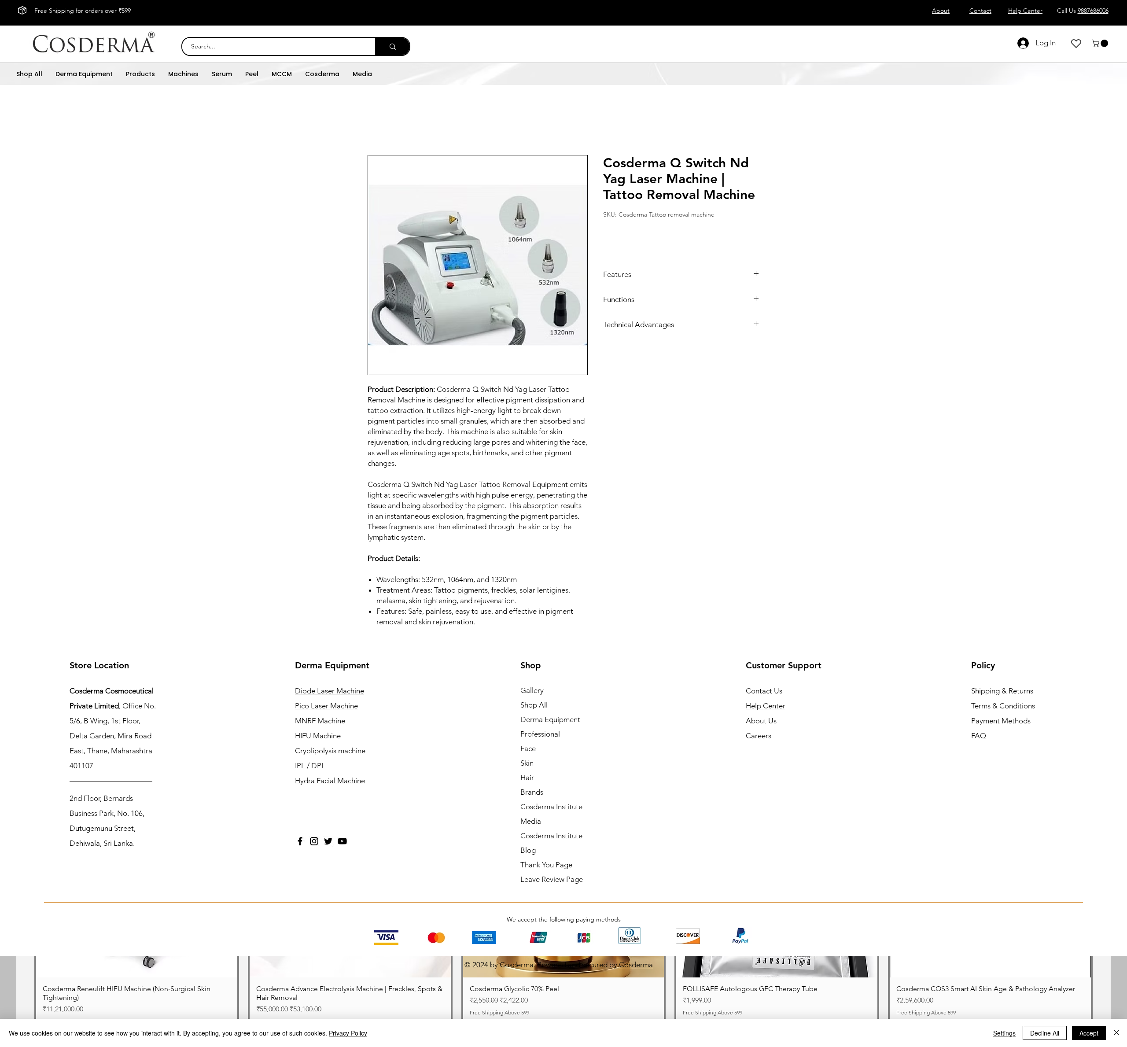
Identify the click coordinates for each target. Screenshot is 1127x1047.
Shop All (534, 704)
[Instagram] (314, 841)
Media (530, 821)
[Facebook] (300, 841)
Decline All (1044, 1033)
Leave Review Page (551, 879)
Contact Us (764, 690)
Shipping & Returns (1002, 690)
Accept (1088, 1033)
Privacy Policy (348, 1033)
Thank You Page (546, 864)
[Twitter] (328, 841)
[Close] (1116, 1033)
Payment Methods (1001, 720)
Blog (528, 850)
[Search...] (392, 46)
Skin (527, 763)
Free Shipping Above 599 (926, 1012)
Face (528, 748)
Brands (531, 792)
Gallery (532, 690)
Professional (540, 734)
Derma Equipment (550, 719)
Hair (527, 777)
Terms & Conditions (1003, 705)
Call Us (1083, 11)
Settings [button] (1004, 1033)
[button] (1101, 43)
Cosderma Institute (551, 806)
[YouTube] (342, 841)
